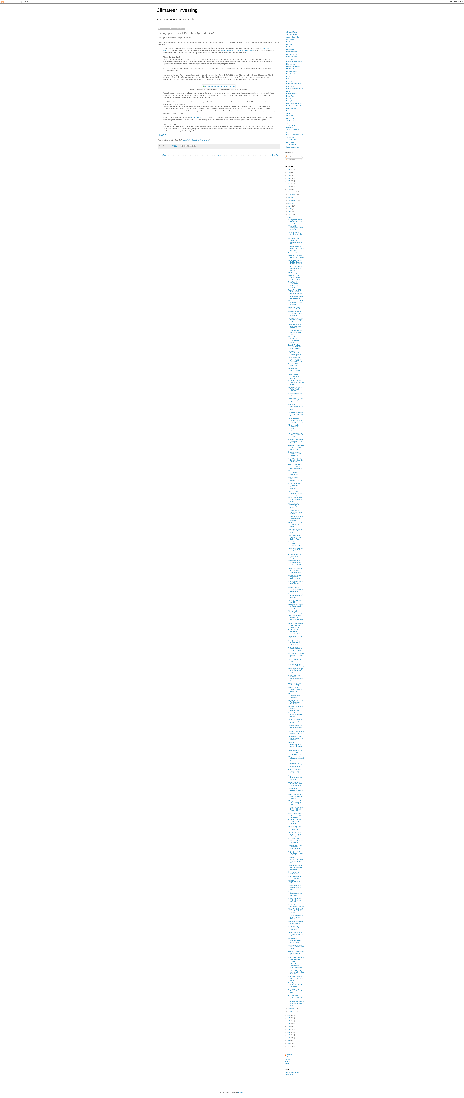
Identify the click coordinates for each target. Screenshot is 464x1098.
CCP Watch (290, 59)
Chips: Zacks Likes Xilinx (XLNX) (294, 684)
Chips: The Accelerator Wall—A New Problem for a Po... (295, 570)
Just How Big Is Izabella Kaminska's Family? (296, 732)
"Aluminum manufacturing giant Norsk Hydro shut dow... (295, 860)
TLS (287, 123)
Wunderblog (290, 137)
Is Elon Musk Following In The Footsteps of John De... (295, 595)
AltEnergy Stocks (291, 34)
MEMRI (288, 98)
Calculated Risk (291, 57)
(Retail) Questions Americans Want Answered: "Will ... (295, 359)
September (292, 200)
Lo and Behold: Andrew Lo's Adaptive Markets (296, 583)
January (291, 1011)
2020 (288, 186)
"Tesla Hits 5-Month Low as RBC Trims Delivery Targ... (295, 537)
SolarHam (289, 116)
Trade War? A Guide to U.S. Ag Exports (195, 140)
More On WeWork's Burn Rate (294, 364)
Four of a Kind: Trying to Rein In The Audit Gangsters (296, 959)
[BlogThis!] (188, 146)
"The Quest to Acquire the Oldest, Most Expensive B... (295, 642)
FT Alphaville (290, 69)
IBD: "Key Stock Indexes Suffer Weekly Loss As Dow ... (296, 655)
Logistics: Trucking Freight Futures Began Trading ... (294, 277)
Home (219, 155)
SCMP (288, 113)
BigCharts (289, 47)
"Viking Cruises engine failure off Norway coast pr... (295, 606)
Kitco (288, 91)
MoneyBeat (290, 101)
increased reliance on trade (199, 117)
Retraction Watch (292, 108)
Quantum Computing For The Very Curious (296, 256)
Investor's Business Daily (294, 89)
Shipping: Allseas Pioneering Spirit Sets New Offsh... (294, 453)
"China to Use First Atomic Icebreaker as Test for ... (296, 512)
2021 (288, 184)
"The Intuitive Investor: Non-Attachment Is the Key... (295, 714)
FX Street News (291, 71)
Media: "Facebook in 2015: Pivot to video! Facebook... (295, 815)
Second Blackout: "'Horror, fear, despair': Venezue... (295, 478)
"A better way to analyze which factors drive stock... (296, 1003)
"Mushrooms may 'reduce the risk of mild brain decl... (294, 765)
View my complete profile (288, 1062)
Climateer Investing (177, 10)
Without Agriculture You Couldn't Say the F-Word (295, 991)
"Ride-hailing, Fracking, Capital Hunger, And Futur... (296, 414)
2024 (288, 175)
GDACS (289, 81)
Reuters (289, 111)
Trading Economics (292, 130)
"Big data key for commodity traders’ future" (295, 505)
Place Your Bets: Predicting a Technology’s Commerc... (293, 284)
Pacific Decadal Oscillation (295, 106)
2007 (288, 1046)
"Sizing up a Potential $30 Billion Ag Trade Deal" (295, 802)
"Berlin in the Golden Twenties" (295, 637)
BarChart (289, 42)
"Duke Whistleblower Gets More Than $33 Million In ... (295, 499)
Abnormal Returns (292, 32)
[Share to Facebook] (192, 146)
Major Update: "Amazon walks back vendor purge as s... (296, 984)
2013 (288, 1029)
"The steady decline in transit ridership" (295, 297)
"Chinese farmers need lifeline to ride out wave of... (295, 917)
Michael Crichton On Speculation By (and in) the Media (295, 589)
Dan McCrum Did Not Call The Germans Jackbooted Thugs (295, 262)
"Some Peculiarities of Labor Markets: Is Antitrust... (295, 910)
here (264, 48)
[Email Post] (181, 146)
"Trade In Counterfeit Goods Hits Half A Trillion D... (295, 524)
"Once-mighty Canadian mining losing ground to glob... (296, 721)
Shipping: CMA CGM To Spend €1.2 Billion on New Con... (296, 447)
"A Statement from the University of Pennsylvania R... (295, 846)
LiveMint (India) (291, 93)
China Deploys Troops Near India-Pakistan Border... (295, 670)
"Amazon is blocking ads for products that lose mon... (295, 738)
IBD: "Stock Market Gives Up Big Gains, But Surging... (295, 840)
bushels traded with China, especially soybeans (237, 50)
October (291, 197)
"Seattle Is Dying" (293, 273)
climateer (289, 1056)
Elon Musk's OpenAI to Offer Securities (295, 877)
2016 (288, 1021)
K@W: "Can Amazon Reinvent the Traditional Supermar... (295, 486)
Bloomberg (290, 49)
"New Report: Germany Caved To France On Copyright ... (296, 434)
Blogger (240, 1092)
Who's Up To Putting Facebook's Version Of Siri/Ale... (295, 853)
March (290, 217)
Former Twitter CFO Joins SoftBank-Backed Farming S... (295, 291)
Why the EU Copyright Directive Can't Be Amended (295, 441)
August (290, 203)
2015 (288, 1024)
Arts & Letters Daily (292, 37)
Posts (289, 156)
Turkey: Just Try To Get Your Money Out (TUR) (295, 399)
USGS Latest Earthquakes (295, 135)
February (291, 1009)
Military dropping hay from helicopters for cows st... (295, 727)
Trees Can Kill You (294, 253)
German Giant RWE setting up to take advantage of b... (294, 834)
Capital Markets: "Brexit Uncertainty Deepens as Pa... (296, 382)
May (290, 211)
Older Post (275, 155)
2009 (288, 1040)
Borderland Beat (291, 54)
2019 (288, 189)
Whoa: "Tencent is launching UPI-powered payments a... (295, 677)
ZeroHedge (290, 142)
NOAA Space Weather (293, 103)
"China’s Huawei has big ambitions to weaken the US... (295, 472)
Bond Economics (291, 52)
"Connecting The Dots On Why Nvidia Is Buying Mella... (295, 809)
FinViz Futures (291, 79)
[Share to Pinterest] (195, 146)
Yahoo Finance (291, 139)
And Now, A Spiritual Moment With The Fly (296, 665)
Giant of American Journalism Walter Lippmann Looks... (295, 783)
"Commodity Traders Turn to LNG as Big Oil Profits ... (295, 332)
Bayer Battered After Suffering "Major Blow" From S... (294, 771)
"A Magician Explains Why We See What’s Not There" (295, 221)
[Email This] (185, 146)
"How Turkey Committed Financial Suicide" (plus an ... (296, 353)
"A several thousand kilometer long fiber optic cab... (295, 887)
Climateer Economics (293, 1072)
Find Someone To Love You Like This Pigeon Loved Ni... (296, 946)
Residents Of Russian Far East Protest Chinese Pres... (295, 828)
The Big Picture (291, 120)
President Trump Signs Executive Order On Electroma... (295, 460)
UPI (287, 132)
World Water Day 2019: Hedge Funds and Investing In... (295, 689)
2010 (288, 1038)
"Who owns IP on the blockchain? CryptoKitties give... (295, 752)
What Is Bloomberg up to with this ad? (295, 922)
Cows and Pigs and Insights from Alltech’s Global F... (295, 576)
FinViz (288, 76)
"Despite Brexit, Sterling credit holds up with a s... (296, 758)
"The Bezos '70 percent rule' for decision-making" (295, 268)
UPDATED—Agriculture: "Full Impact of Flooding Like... (295, 745)
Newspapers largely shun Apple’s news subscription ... (295, 313)
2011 (288, 1035)
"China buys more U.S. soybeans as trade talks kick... (295, 302)
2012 (288, 1032)
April (290, 214)
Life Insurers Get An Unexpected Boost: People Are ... (295, 928)
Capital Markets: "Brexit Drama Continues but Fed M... (295, 821)
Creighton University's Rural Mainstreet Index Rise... (295, 702)
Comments (291, 160)
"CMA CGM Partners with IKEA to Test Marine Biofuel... (294, 940)
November (292, 195)
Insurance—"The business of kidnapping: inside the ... (295, 241)
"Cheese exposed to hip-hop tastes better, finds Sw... (296, 972)
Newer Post (162, 155)
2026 (288, 170)
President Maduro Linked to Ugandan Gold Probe (295, 997)
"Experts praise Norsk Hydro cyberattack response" (295, 777)
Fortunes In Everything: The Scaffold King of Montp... (295, 978)
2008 (288, 1043)
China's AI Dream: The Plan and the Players (296, 308)
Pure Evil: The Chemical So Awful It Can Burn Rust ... (295, 543)
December (292, 192)
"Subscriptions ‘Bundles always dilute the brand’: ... (296, 550)
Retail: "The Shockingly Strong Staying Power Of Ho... (295, 625)
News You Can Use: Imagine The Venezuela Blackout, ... (295, 618)
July (289, 206)
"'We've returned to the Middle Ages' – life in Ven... (295, 234)
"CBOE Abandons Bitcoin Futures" (294, 882)
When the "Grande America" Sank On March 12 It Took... (295, 648)
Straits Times (290, 118)
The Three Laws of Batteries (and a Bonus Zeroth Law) (295, 965)
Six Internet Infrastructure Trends (296, 905)
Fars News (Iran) (291, 74)
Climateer (289, 1075)
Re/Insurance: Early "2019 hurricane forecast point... (294, 370)
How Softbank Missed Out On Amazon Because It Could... (295, 466)
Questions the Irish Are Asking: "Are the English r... (295, 389)
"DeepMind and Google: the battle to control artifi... (295, 790)
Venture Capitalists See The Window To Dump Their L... (296, 953)
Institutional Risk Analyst (294, 84)
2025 (288, 172)
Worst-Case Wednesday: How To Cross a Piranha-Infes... (296, 407)
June (290, 209)
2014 (288, 1026)
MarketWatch (290, 96)
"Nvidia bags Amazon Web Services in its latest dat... (295, 867)
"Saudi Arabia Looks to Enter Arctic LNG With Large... (295, 326)
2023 (288, 178)
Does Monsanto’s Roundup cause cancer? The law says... (294, 563)
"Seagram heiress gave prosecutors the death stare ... (296, 518)
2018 (288, 1015)
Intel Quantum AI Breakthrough (293, 873)
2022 (288, 181)
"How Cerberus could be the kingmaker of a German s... (295, 934)
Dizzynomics (290, 64)
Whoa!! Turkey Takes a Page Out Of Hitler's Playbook (295, 796)
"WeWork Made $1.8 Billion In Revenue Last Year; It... (295, 493)
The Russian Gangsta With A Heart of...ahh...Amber (295, 631)
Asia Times (290, 39)
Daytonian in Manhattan (294, 61)
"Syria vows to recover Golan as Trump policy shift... (295, 695)
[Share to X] (190, 146)
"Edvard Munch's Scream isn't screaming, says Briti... (294, 427)
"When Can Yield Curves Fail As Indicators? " (293, 376)
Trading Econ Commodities (290, 126)
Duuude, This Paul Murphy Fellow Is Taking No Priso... (294, 346)
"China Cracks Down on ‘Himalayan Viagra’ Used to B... (296, 319)
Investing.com (290, 86)
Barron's (289, 44)
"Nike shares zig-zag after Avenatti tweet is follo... (296, 531)
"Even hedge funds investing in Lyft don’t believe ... (296, 248)
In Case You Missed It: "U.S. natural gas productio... (295, 900)
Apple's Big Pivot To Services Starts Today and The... (294, 556)
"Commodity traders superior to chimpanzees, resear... (294, 339)
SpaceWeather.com (292, 147)
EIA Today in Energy (293, 66)
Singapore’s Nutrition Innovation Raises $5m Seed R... (295, 893)
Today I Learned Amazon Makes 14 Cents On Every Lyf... (296, 420)
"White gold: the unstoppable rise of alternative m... (295, 227)
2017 (288, 1018)
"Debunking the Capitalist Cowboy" (295, 612)
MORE (162, 135)
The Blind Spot (291, 144)
